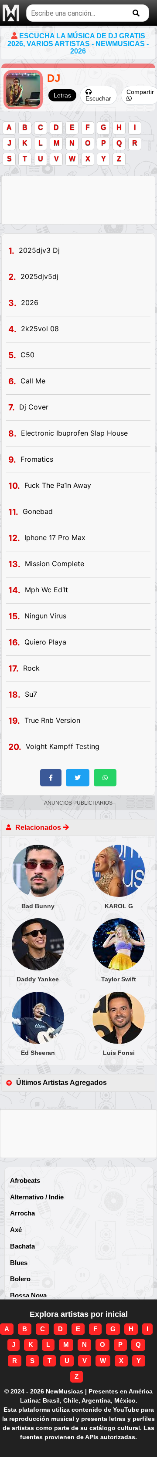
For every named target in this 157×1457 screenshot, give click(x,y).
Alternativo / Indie (37, 1197)
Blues (18, 1262)
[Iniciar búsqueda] (136, 13)
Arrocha (22, 1213)
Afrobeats (25, 1180)
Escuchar (98, 98)
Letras (62, 95)
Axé (16, 1229)
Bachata (22, 1246)
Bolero (20, 1278)
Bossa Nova (28, 1295)
